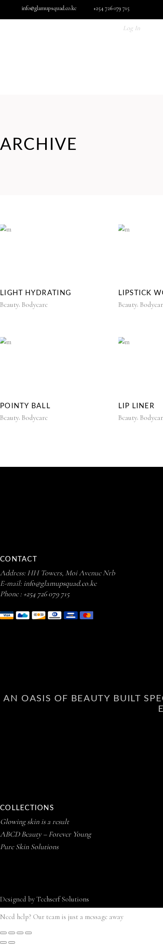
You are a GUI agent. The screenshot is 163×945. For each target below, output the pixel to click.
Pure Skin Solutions (29, 846)
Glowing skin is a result (34, 821)
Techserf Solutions (62, 899)
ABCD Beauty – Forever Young (45, 834)
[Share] (20, 933)
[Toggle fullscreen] (11, 933)
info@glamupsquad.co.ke (60, 583)
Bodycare (35, 304)
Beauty (9, 304)
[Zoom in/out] (3, 933)
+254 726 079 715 (46, 593)
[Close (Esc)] (28, 933)
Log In (131, 28)
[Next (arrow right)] (11, 942)
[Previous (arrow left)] (3, 942)
